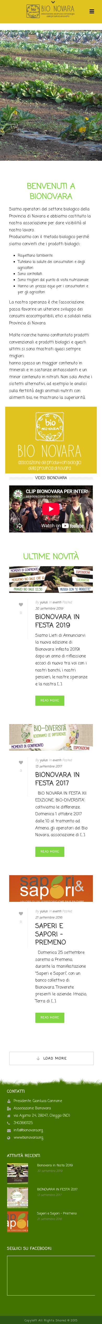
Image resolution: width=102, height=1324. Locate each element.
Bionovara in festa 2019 (57, 621)
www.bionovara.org (28, 1138)
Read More (50, 700)
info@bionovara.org (28, 1130)
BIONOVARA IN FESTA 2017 (57, 779)
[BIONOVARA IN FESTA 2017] (51, 737)
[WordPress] (51, 11)
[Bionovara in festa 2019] (51, 579)
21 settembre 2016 (48, 917)
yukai (44, 602)
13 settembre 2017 (48, 766)
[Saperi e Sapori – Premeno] (51, 888)
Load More (55, 1058)
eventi (57, 602)
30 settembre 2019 (49, 608)
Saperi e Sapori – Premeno (50, 934)
